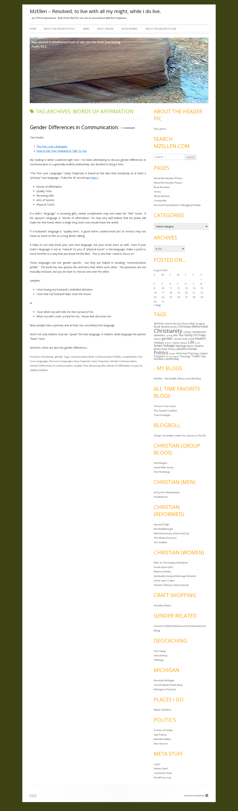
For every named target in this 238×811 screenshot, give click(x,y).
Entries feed (161, 768)
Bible (192, 323)
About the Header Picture (160, 28)
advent (168, 323)
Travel (195, 356)
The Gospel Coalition (165, 410)
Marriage (181, 346)
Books (173, 326)
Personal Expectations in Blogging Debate (177, 205)
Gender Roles (181, 338)
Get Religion (160, 463)
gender (59, 356)
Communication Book (82, 356)
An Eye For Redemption (167, 492)
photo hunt (160, 349)
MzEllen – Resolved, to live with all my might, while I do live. (95, 11)
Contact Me (160, 200)
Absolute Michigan (164, 680)
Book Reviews (129, 28)
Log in (157, 764)
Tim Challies (160, 542)
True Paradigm (162, 415)
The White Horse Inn (165, 537)
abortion (159, 323)
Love (197, 342)
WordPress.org (162, 777)
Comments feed (163, 773)
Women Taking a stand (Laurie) (171, 585)
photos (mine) (187, 349)
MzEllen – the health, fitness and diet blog (177, 378)
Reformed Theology (187, 353)
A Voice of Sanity (163, 730)
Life (191, 342)
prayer (172, 353)
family (188, 335)
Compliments (129, 356)
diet (175, 335)
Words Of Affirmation (119, 365)
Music (190, 346)
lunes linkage (164, 345)
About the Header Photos (59, 28)
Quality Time (81, 365)
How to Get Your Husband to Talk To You (61, 151)
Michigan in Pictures (165, 689)
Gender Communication (123, 361)
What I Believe (105, 28)
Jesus (184, 342)
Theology (185, 356)
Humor (168, 342)
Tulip (203, 356)
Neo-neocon (161, 743)
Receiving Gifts (97, 365)
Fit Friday (200, 335)
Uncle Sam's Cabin (164, 580)
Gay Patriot (160, 734)
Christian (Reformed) (193, 326)
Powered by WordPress (194, 796)
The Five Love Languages (51, 146)
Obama (198, 346)
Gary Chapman (100, 361)
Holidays (159, 342)
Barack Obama (181, 323)
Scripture (159, 356)
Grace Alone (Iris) (163, 567)
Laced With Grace (163, 467)
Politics (161, 352)
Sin (167, 356)
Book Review (162, 326)
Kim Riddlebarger (163, 529)
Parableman (161, 496)
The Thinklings (162, 472)
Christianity (47, 356)
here (94, 177)
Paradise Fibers (162, 605)
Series (86, 28)
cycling (169, 335)
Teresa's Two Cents (165, 406)
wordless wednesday (166, 359)
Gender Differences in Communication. (74, 127)
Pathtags (159, 660)
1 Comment (127, 128)
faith (181, 335)
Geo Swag (159, 651)
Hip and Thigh (161, 524)
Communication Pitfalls (108, 356)
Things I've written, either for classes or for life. (180, 435)
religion (204, 353)
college (187, 331)
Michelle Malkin (162, 739)
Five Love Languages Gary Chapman (69, 361)
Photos (172, 349)
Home (33, 28)
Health (200, 338)
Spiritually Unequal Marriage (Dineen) (175, 576)
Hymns (176, 342)
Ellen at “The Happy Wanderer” (171, 562)
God (191, 338)
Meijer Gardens (162, 709)
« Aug (157, 305)
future (157, 338)
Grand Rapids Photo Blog (168, 685)
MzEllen (43, 370)
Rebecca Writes (162, 571)
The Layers (160, 128)
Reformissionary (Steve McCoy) (171, 533)
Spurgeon (174, 356)
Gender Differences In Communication (51, 365)
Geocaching (160, 655)
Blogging (200, 323)
